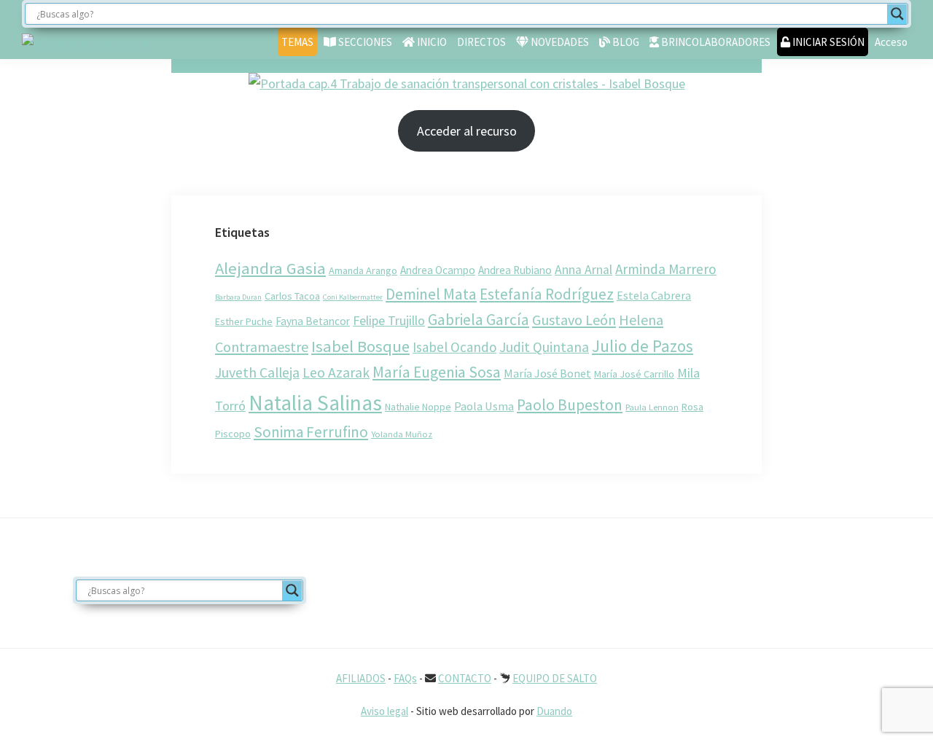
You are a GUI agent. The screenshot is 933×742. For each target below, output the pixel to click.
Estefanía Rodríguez (547, 294)
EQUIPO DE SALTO (554, 678)
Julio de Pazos (642, 345)
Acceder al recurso (467, 130)
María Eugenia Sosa (436, 372)
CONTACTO (464, 678)
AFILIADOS (361, 678)
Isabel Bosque (360, 346)
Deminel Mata (431, 294)
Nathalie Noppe (418, 406)
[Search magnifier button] (897, 14)
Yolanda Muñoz (401, 434)
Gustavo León (574, 320)
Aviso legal (384, 711)
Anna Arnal (583, 270)
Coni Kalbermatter (353, 297)
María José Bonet (547, 373)
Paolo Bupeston (569, 405)
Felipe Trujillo (389, 320)
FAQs (405, 678)
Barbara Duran (238, 297)
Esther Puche (244, 321)
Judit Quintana (544, 347)
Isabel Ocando (454, 347)
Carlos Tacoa (292, 295)
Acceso (891, 42)
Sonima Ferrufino (311, 432)
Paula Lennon (652, 407)
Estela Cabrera (654, 295)
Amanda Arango (363, 270)
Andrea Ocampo (437, 270)
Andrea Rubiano (515, 270)
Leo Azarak (336, 372)
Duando (554, 711)
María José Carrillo (634, 373)
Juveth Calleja (257, 372)
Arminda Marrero (666, 269)
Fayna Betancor (313, 321)
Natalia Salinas (315, 402)
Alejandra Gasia (270, 268)
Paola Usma (484, 406)
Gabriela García (478, 319)
